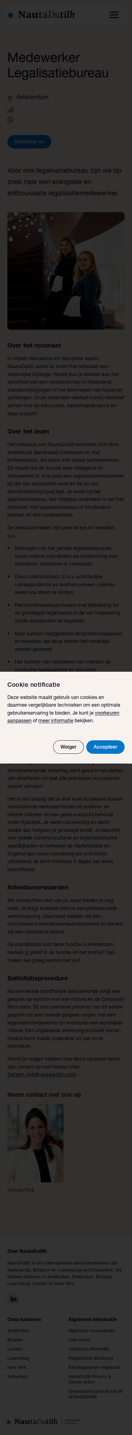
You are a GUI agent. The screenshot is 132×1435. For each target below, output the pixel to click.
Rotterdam (17, 1377)
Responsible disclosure (91, 1359)
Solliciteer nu (29, 142)
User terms (79, 1340)
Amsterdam (18, 1331)
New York (16, 1368)
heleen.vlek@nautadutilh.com (42, 1075)
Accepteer (105, 747)
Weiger (68, 747)
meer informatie (55, 721)
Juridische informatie (88, 1349)
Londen (14, 1349)
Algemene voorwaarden (91, 1331)
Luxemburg (18, 1359)
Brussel (14, 1340)
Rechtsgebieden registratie (94, 1368)
